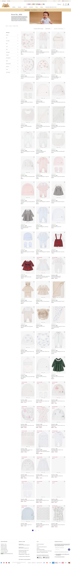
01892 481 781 (28, 556)
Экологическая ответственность (42, 546)
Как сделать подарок (4, 552)
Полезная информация (4, 550)
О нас (37, 545)
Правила (29, 562)
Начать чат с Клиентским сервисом (24, 544)
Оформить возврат (4, 545)
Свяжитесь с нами (3, 544)
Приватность (34, 562)
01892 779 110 (26, 550)
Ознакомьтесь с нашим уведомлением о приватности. (61, 551)
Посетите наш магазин (40, 544)
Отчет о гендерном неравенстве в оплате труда (44, 550)
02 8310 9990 (24, 551)
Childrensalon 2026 (19, 562)
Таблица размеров (4, 548)
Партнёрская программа (40, 549)
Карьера (38, 548)
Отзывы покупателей (4, 549)
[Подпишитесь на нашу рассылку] (69, 549)
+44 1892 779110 (26, 554)
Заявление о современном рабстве (42, 552)
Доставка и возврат (4, 546)
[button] (54, 1)
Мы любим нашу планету (60, 556)
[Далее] (38, 530)
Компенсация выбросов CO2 (7, 553)
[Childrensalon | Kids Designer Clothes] (6, 5)
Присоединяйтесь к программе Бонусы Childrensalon (62, 554)
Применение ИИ (39, 562)
